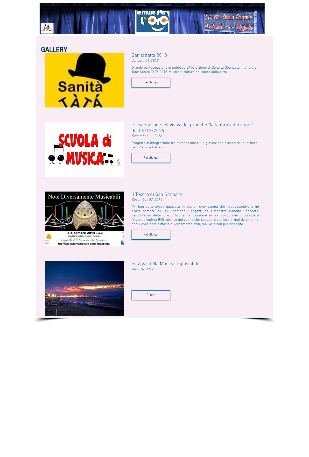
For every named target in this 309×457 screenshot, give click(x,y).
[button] (151, 82)
